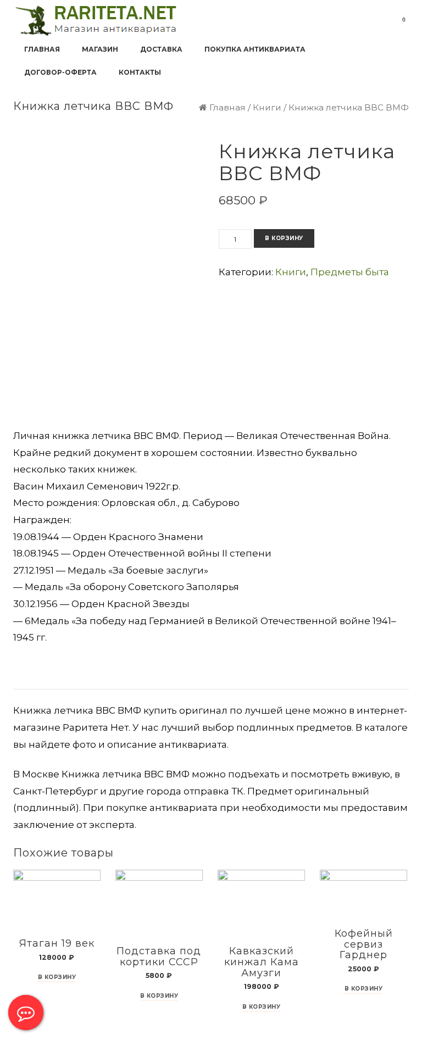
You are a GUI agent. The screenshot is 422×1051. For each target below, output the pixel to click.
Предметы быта (349, 271)
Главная (227, 107)
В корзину (284, 238)
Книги (267, 107)
